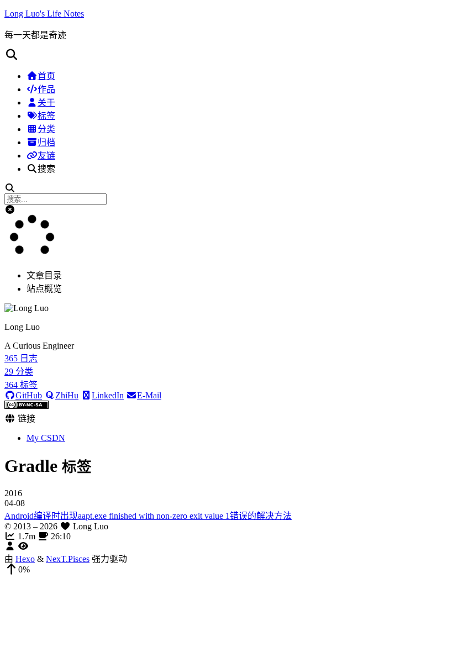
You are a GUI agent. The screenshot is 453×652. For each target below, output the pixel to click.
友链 (46, 155)
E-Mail (149, 395)
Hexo (25, 559)
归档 (46, 142)
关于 (46, 102)
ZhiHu (66, 395)
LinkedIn (108, 395)
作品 (46, 89)
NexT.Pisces (67, 559)
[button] (226, 55)
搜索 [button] (46, 168)
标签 (46, 115)
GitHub (28, 395)
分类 (46, 129)
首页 (46, 76)
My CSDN (46, 438)
